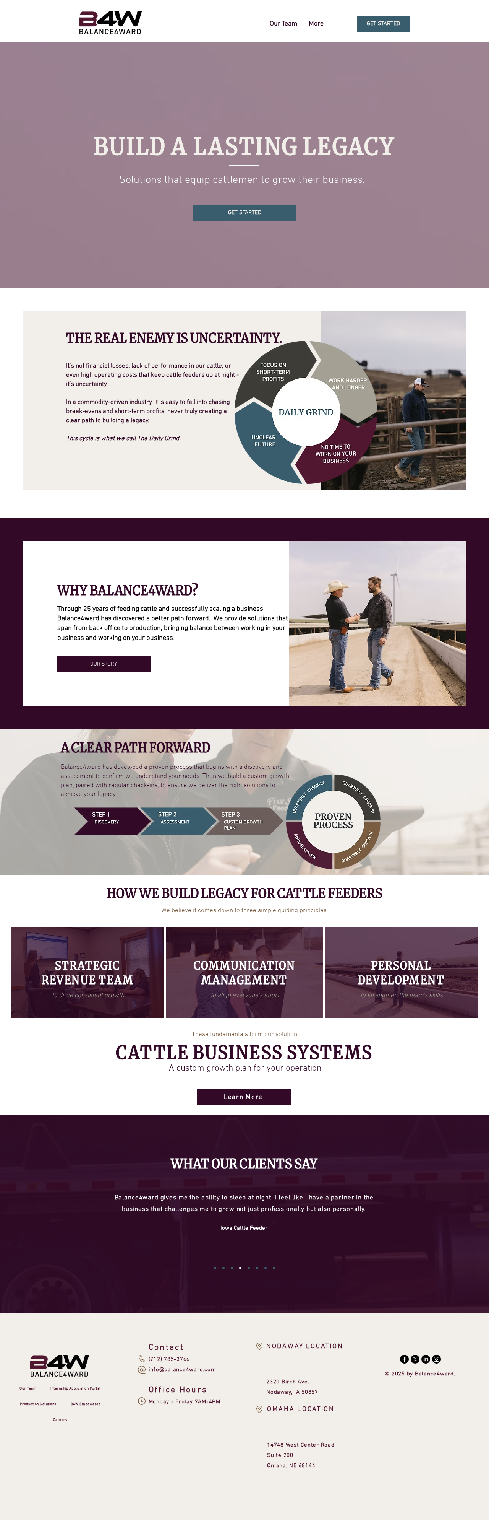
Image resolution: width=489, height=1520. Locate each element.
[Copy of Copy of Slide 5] (265, 1268)
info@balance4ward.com (182, 1369)
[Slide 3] (232, 1268)
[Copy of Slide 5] (257, 1268)
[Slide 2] (223, 1268)
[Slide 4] (240, 1268)
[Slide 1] (215, 1268)
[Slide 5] (249, 1268)
